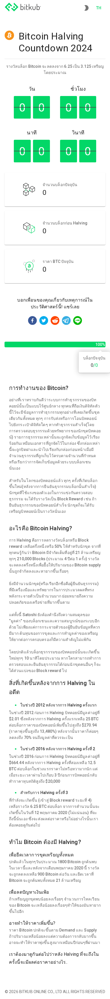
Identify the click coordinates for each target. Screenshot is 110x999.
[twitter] (43, 321)
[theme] (86, 8)
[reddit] (55, 321)
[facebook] (32, 321)
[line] (77, 321)
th (99, 8)
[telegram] (66, 321)
